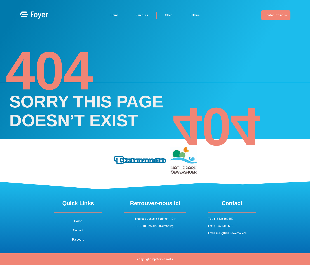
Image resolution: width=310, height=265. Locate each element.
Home (114, 15)
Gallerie (194, 15)
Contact (78, 230)
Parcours (142, 15)
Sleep (168, 15)
